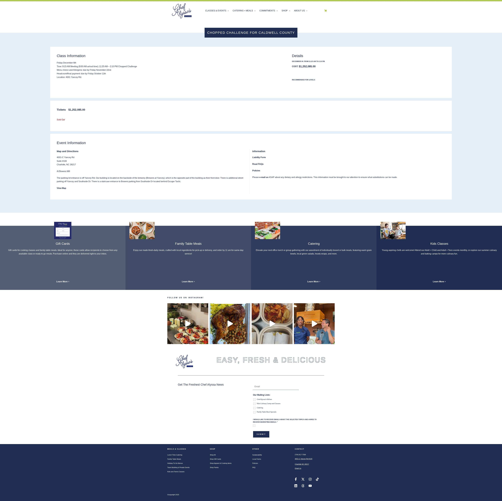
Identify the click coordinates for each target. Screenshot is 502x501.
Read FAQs (258, 164)
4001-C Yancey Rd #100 (303, 459)
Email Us (298, 468)
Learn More (62, 281)
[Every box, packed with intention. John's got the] (187, 323)
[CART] (325, 11)
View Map (61, 188)
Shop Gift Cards (215, 459)
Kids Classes (439, 243)
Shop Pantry (214, 467)
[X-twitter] (303, 479)
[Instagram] (310, 479)
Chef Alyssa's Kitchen (264, 399)
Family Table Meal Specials (266, 412)
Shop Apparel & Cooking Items (221, 463)
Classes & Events (215, 11)
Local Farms (256, 459)
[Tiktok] (317, 479)
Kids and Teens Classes (175, 472)
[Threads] (303, 486)
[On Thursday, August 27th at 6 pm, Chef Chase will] (314, 323)
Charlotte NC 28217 (302, 464)
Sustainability (257, 455)
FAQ (253, 467)
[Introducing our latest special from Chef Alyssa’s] (230, 323)
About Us (299, 11)
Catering (314, 243)
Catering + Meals (243, 11)
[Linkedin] (295, 486)
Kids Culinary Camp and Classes (268, 404)
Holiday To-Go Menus (175, 463)
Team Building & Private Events (178, 467)
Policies (256, 170)
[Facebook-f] (295, 479)
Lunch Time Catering (174, 455)
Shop (285, 11)
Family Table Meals (188, 243)
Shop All (213, 455)
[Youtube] (310, 486)
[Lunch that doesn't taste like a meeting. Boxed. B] (272, 323)
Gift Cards (63, 243)
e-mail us (263, 177)
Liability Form (259, 157)
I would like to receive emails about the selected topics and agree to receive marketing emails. (284, 421)
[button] (217, 11)
